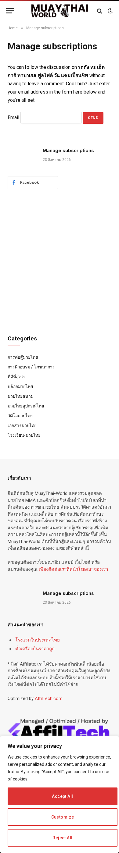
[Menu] (10, 11)
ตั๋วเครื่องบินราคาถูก (35, 649)
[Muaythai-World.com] (59, 11)
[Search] (99, 11)
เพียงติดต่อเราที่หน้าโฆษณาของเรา (73, 569)
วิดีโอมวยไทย (20, 415)
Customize (62, 817)
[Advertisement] (59, 262)
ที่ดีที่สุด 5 (16, 376)
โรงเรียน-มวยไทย (24, 435)
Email (13, 117)
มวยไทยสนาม (21, 396)
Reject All (62, 837)
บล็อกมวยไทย (20, 386)
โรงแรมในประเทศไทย (37, 640)
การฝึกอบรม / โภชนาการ (31, 366)
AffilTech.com (49, 698)
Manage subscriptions (68, 150)
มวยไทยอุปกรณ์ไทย (26, 405)
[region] (59, 794)
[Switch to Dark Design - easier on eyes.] (109, 11)
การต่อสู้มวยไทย (23, 357)
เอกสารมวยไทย (22, 425)
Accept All (62, 796)
